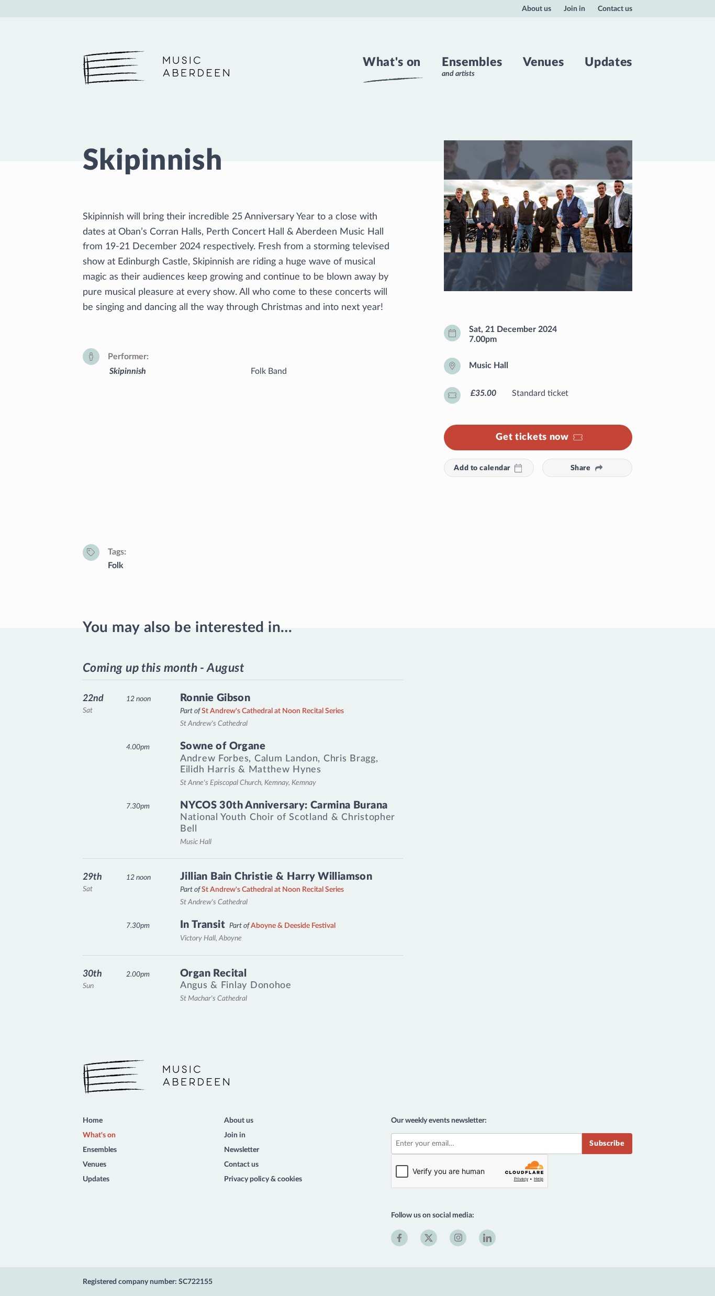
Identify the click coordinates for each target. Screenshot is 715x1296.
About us (536, 9)
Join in (574, 9)
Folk (116, 565)
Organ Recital (213, 973)
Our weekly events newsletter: (439, 1120)
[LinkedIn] (487, 1237)
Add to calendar (482, 468)
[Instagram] (458, 1237)
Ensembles (472, 62)
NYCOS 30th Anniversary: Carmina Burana (283, 805)
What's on (392, 62)
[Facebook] (399, 1237)
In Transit (202, 925)
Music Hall (488, 365)
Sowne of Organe (222, 746)
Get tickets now (532, 437)
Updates (608, 62)
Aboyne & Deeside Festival (293, 925)
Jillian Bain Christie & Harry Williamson (276, 876)
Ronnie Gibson (215, 698)
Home (93, 1120)
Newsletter (241, 1150)
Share (581, 468)
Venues (543, 62)
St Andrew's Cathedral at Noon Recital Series (273, 711)
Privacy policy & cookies (263, 1179)
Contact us (615, 9)
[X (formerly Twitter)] (428, 1237)
